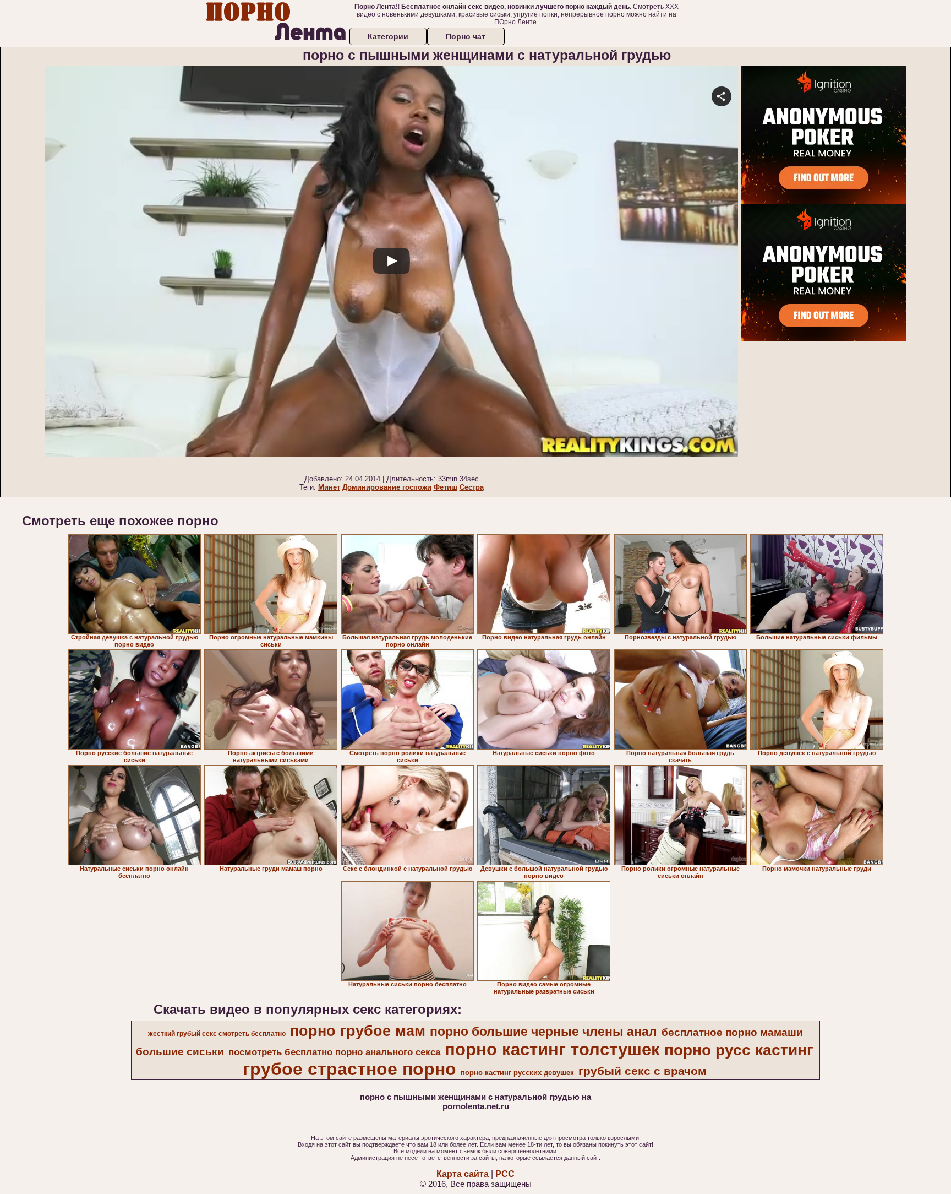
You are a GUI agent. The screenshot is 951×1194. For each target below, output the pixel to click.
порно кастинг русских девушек (517, 1072)
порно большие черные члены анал (543, 1031)
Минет (329, 487)
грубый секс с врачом (642, 1071)
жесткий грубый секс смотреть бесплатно (217, 1034)
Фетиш (445, 487)
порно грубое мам (357, 1031)
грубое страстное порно (349, 1069)
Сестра (472, 487)
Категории (388, 36)
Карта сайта (462, 1174)
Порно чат (465, 36)
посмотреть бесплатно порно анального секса (334, 1051)
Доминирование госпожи (386, 487)
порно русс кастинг (738, 1050)
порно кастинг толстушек (552, 1049)
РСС (505, 1174)
